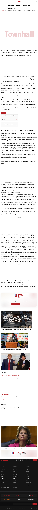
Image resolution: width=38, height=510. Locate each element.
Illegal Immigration (16, 474)
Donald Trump (15, 469)
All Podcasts (2, 489)
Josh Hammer (27, 474)
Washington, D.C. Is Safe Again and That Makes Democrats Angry (15, 397)
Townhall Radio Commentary (5, 487)
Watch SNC (27, 485)
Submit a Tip (15, 485)
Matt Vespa (3, 330)
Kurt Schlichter (28, 466)
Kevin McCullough (28, 469)
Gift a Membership (28, 482)
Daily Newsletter (28, 484)
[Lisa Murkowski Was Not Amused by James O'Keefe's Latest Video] (19, 436)
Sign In (28, 460)
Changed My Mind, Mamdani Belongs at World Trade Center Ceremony (14, 349)
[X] (16, 460)
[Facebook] (20, 460)
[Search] (36, 1)
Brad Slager (27, 471)
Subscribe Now (24, 303)
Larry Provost (4, 350)
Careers (14, 484)
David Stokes (10, 8)
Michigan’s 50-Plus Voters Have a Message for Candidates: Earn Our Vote (17, 407)
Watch (2, 471)
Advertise (14, 482)
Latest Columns (3, 469)
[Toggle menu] (2, 1)
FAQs (31, 460)
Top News (2, 466)
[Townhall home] (4, 460)
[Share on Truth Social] (21, 8)
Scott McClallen (4, 372)
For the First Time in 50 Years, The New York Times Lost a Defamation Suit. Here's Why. (16, 329)
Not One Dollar (4, 403)
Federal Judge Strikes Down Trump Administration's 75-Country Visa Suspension (15, 371)
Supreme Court (15, 476)
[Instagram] (18, 460)
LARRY (2, 480)
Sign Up (34, 503)
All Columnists (27, 476)
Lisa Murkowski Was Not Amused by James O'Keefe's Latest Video (13, 448)
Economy (14, 471)
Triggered (2, 482)
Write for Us (15, 487)
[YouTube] (22, 460)
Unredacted (2, 484)
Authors (2, 476)
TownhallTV (2, 474)
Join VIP (35, 460)
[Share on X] (19, 8)
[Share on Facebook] (23, 8)
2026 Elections (15, 466)
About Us (14, 480)
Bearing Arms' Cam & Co (4, 485)
